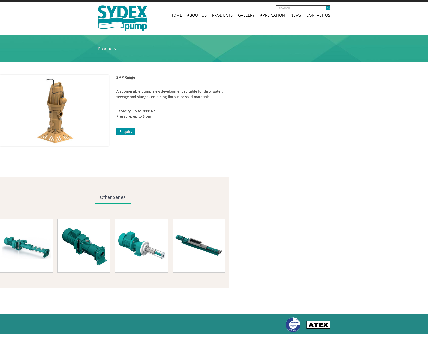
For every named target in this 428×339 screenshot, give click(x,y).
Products (222, 15)
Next (115, 110)
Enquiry (125, 131)
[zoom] (78, 269)
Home (176, 15)
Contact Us (318, 15)
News (295, 15)
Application (272, 15)
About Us (197, 15)
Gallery (246, 15)
